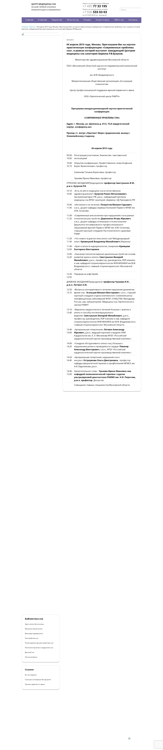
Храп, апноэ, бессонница (34, 624)
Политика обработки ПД (39, 731)
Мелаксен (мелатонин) (33, 629)
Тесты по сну (73, 19)
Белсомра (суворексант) (34, 633)
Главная (29, 19)
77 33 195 (95, 6)
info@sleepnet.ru (37, 726)
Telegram (136, 5)
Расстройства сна (31, 638)
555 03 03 (95, 12)
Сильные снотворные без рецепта (38, 679)
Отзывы (87, 19)
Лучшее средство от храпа (35, 684)
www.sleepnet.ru (39, 724)
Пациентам (57, 19)
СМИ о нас (119, 19)
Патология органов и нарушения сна (39, 648)
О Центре (42, 19)
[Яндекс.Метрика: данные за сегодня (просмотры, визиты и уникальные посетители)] (134, 739)
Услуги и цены (102, 19)
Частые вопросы (31, 657)
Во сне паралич (31, 675)
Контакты (133, 19)
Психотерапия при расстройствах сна (39, 643)
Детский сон (29, 652)
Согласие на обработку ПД (40, 733)
